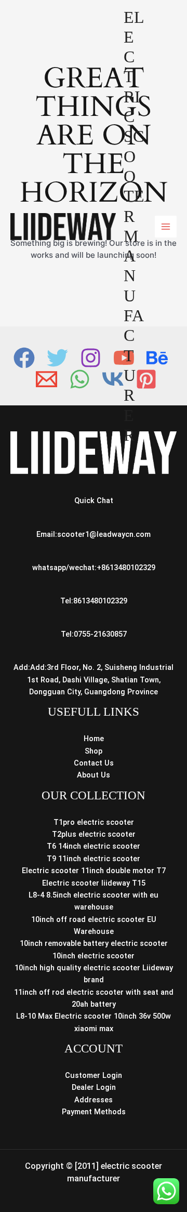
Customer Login (93, 1075)
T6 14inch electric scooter (93, 846)
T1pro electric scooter (94, 822)
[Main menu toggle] (166, 227)
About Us (93, 775)
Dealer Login (94, 1087)
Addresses (93, 1099)
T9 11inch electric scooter (93, 858)
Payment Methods (94, 1111)
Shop (93, 751)
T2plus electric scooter (94, 834)
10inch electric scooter (93, 955)
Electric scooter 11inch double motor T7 (94, 870)
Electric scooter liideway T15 (93, 883)
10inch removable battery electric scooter (94, 943)
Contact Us (94, 763)
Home (94, 738)
